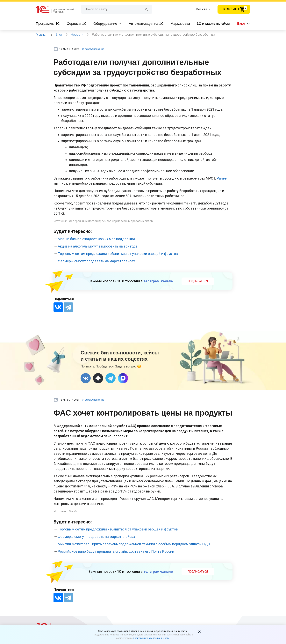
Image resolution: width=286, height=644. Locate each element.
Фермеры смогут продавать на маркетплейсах (96, 261)
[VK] (86, 378)
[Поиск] (146, 9)
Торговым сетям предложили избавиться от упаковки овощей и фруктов (118, 254)
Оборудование (105, 24)
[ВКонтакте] (58, 307)
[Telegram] (68, 307)
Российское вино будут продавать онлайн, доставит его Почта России (116, 551)
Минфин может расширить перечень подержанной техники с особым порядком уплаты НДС (134, 544)
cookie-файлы (124, 631)
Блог (241, 24)
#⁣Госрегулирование (93, 49)
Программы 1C (48, 24)
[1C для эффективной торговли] (58, 9)
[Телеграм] (110, 378)
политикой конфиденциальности (151, 638)
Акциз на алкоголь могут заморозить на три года (98, 246)
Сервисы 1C (77, 24)
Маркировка (180, 24)
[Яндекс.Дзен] (98, 378)
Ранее (222, 178)
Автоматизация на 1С (146, 24)
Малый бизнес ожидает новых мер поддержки (96, 239)
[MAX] (123, 378)
